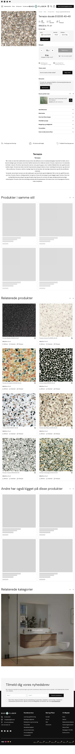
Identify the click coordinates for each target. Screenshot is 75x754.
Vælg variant (45, 39)
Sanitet (64, 719)
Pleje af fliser (65, 727)
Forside (40, 11)
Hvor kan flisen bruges (45, 117)
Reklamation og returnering (31, 722)
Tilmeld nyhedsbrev (56, 695)
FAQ (47, 722)
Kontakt (48, 717)
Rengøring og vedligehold (45, 124)
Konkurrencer (66, 732)
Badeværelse (7, 6)
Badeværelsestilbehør (68, 722)
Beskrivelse (42, 113)
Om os (47, 719)
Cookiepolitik (27, 735)
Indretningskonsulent (67, 724)
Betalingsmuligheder (29, 719)
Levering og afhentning (30, 717)
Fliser (13, 6)
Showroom (19, 6)
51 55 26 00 (7, 717)
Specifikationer (43, 109)
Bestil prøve (45, 87)
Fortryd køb (27, 724)
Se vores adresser (9, 722)
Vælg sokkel (67, 72)
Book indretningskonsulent (65, 6)
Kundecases (26, 6)
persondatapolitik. (56, 701)
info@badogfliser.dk (9, 719)
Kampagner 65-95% (67, 730)
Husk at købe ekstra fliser (46, 132)
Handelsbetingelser (29, 727)
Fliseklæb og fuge (43, 121)
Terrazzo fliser (51, 11)
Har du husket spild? (66, 56)
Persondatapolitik (28, 732)
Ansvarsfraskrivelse (29, 730)
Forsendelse (42, 128)
